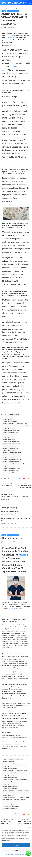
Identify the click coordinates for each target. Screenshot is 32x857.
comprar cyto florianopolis (10, 421)
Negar (16, 850)
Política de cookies (9, 854)
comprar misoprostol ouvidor (10, 457)
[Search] (26, 2)
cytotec (9, 131)
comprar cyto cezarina (8, 419)
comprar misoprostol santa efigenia (12, 461)
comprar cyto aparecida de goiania (11, 763)
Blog (4, 11)
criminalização (12, 37)
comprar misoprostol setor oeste (11, 468)
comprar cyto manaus (8, 425)
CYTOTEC (13, 608)
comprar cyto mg (20, 772)
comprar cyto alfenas (8, 761)
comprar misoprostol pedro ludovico (12, 459)
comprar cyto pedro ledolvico (10, 432)
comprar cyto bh (7, 766)
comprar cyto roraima (8, 434)
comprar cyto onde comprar (10, 777)
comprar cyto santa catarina (10, 437)
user (5, 27)
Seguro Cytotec (11, 2)
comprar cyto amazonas (9, 416)
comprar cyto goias (8, 772)
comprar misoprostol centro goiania (12, 452)
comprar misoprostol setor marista (12, 466)
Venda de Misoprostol (13, 11)
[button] (29, 827)
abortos (19, 625)
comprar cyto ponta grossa (10, 786)
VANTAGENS (16, 403)
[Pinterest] (24, 478)
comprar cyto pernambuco (9, 784)
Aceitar (16, 845)
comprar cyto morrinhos (23, 425)
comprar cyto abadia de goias (16, 759)
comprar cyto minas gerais (9, 775)
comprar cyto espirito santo (10, 768)
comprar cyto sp (7, 792)
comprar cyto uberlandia (9, 439)
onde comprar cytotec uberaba (10, 806)
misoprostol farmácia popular (10, 801)
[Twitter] (19, 478)
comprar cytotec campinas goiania (11, 441)
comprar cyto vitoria (24, 797)
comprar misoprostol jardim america (12, 454)
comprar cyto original (21, 779)
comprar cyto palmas (8, 428)
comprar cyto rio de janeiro (10, 788)
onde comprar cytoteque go (10, 808)
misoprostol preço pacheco (10, 804)
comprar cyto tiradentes (20, 792)
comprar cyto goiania (22, 770)
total (8, 748)
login (16, 496)
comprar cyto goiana (8, 423)
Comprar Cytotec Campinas (9, 511)
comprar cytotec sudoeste (9, 445)
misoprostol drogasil (20, 799)
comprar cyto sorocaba (23, 790)
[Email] (28, 478)
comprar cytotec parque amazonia (11, 443)
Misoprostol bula (7, 799)
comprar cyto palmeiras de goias (11, 430)
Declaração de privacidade (20, 854)
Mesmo (23, 554)
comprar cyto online (8, 779)
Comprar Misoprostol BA (9, 450)
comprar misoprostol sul (9, 472)
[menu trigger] (29, 2)
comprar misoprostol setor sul (10, 470)
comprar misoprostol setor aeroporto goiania (14, 463)
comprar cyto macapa (22, 423)
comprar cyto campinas (20, 766)
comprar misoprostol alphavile (10, 448)
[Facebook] (15, 478)
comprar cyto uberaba (8, 795)
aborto (15, 67)
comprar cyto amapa (14, 414)
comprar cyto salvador (8, 790)
